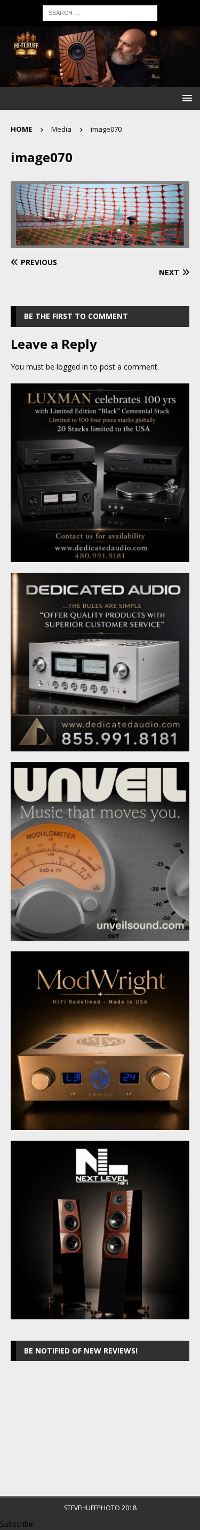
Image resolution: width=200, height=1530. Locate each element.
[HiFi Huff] (100, 80)
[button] (185, 98)
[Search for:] (100, 12)
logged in (72, 367)
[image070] (100, 242)
